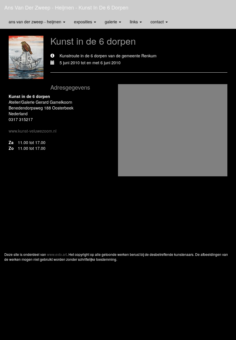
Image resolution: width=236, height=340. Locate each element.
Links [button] (134, 21)
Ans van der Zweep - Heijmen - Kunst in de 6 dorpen (66, 7)
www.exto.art (57, 254)
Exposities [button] (83, 21)
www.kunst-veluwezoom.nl (32, 131)
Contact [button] (158, 21)
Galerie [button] (111, 21)
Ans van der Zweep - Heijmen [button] (35, 21)
